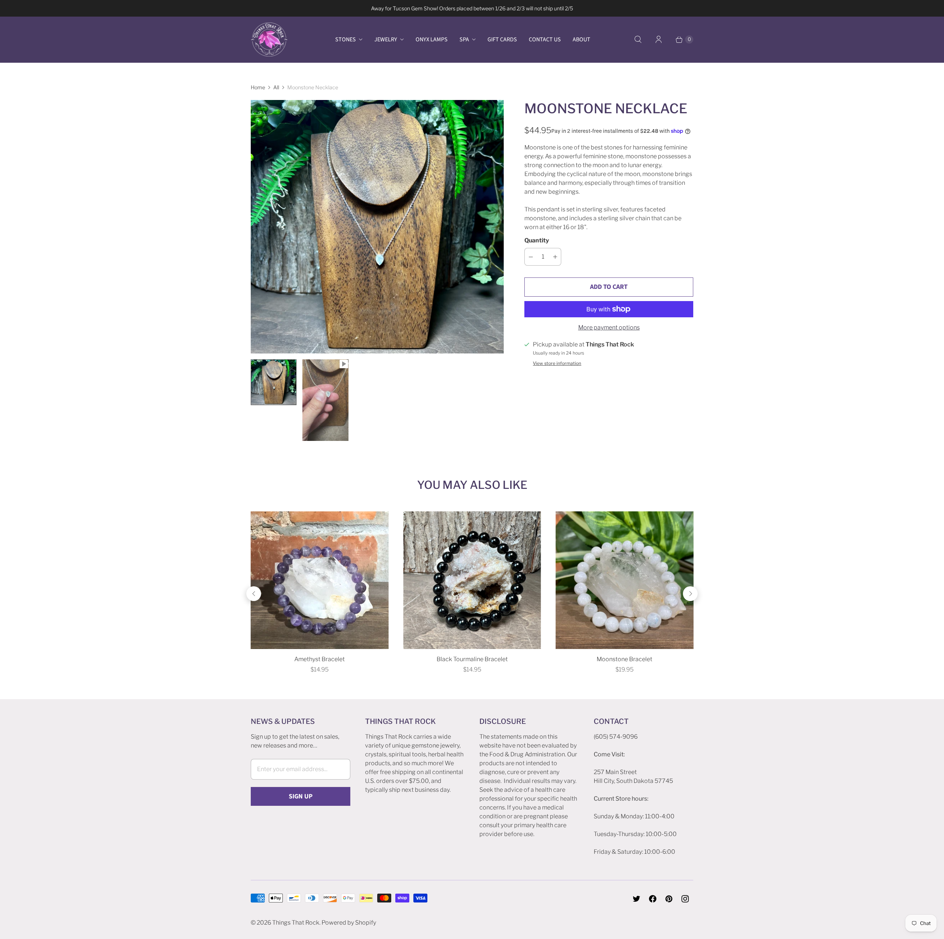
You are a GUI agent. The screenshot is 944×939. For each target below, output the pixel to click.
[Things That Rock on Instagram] (685, 898)
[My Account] (658, 39)
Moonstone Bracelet (624, 659)
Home (258, 87)
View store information (557, 363)
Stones (345, 39)
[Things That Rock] (269, 39)
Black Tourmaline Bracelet (472, 659)
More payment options (609, 327)
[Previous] (253, 593)
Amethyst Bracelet (319, 659)
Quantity (536, 240)
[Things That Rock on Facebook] (653, 898)
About (581, 39)
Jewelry (385, 39)
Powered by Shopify (349, 922)
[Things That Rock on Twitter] (636, 898)
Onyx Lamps (432, 39)
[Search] (638, 39)
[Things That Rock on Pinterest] (669, 898)
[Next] (690, 593)
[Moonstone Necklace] (377, 226)
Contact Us (545, 39)
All (276, 87)
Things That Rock (295, 922)
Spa (464, 39)
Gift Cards (502, 39)
